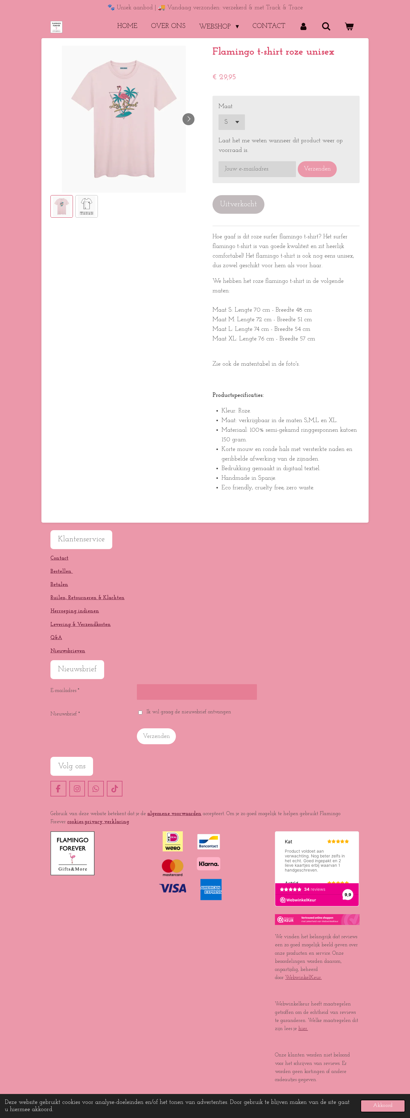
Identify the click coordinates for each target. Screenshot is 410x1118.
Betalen (59, 584)
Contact (59, 558)
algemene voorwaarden (174, 813)
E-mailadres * (64, 690)
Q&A (56, 637)
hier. (303, 1028)
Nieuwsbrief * (65, 714)
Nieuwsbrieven (67, 651)
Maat (226, 107)
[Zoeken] (326, 27)
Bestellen (61, 571)
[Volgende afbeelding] (188, 119)
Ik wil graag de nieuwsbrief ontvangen (188, 712)
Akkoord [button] (383, 1105)
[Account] (303, 27)
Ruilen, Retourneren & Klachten (87, 597)
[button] (61, 206)
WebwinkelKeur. (303, 977)
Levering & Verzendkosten (80, 624)
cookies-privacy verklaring (98, 821)
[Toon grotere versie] (72, 853)
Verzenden (317, 169)
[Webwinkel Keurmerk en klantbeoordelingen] (317, 923)
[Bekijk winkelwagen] (349, 27)
